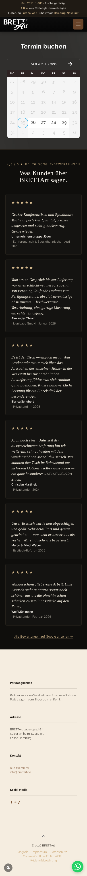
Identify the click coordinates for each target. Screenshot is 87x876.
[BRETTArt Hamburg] (16, 24)
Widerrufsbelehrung (43, 860)
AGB (58, 856)
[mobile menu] (78, 24)
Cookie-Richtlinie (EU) (37, 856)
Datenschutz (58, 852)
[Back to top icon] (43, 836)
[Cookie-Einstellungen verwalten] (8, 867)
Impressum (39, 852)
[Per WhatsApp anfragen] (77, 866)
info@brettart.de (20, 772)
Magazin (22, 852)
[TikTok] (19, 802)
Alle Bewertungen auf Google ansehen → (43, 636)
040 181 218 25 (19, 768)
